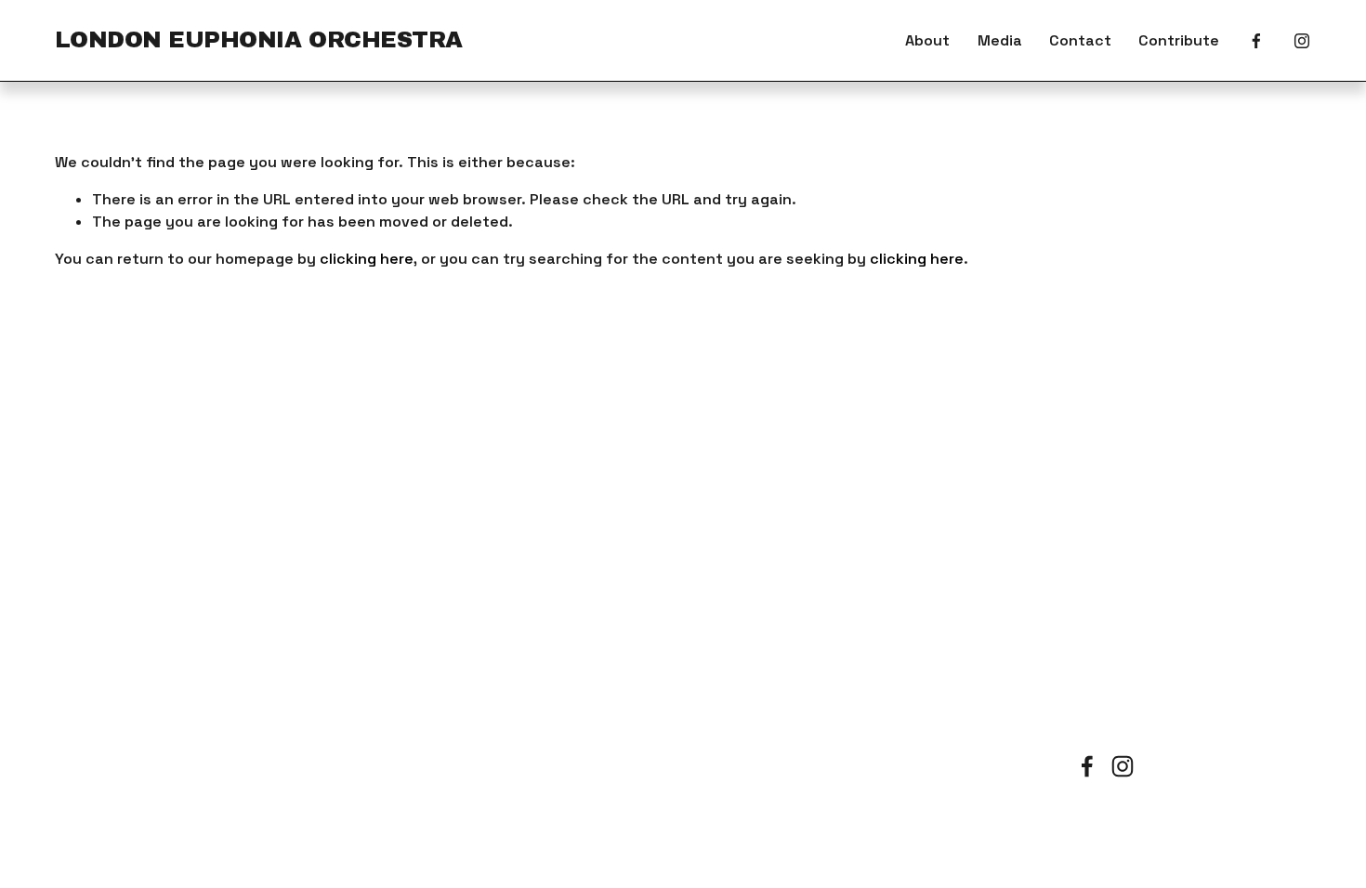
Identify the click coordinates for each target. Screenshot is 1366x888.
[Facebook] (1256, 41)
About (927, 40)
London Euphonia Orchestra (259, 40)
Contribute (1178, 40)
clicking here (367, 258)
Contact (1080, 40)
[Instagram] (1302, 41)
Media (1000, 40)
